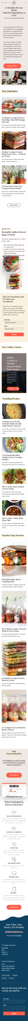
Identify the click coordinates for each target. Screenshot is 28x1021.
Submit (14, 334)
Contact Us (5, 954)
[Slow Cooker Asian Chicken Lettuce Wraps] (14, 483)
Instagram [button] (15, 975)
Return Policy (5, 970)
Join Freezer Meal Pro (8, 966)
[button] (4, 3)
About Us (4, 952)
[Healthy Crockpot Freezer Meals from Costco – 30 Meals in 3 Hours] (14, 147)
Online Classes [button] (6, 975)
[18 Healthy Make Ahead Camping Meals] (14, 565)
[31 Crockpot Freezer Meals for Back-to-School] (14, 714)
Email (6, 326)
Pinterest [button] (4, 978)
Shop (3, 964)
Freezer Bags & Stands (8, 968)
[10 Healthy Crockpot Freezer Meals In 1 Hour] (14, 663)
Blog (3, 950)
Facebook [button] (11, 978)
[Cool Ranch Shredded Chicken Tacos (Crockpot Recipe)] (14, 451)
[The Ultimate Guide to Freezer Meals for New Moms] (14, 614)
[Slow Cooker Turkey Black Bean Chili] (14, 514)
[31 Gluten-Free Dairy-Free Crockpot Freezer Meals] (14, 181)
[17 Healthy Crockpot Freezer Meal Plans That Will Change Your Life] (14, 112)
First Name (7, 319)
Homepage (5, 948)
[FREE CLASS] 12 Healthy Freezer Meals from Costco (14, 364)
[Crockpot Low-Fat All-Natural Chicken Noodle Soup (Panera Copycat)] (14, 419)
